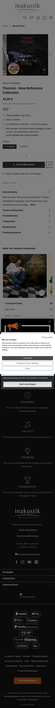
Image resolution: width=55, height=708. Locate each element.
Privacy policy (47, 337)
